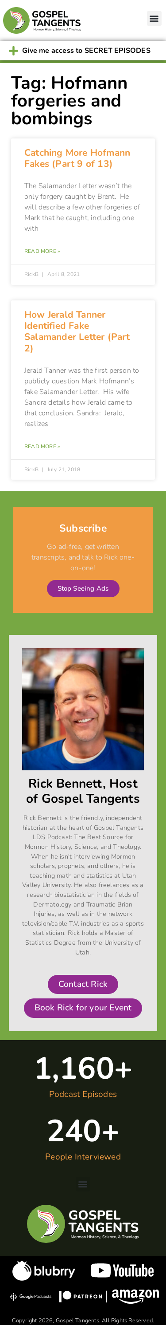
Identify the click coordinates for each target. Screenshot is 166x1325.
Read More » (42, 251)
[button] (154, 18)
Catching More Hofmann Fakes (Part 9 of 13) (77, 158)
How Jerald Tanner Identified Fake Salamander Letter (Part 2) (77, 331)
